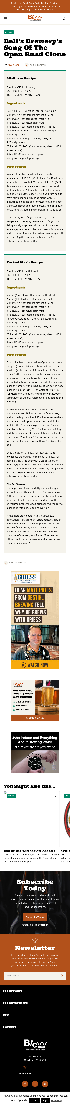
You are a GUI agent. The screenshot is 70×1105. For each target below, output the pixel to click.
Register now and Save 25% (40, 9)
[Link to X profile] (45, 1086)
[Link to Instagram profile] (35, 1086)
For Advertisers (15, 1002)
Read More (56, 1100)
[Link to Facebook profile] (25, 1086)
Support (9, 1026)
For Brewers (12, 990)
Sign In (44, 924)
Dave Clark (13, 64)
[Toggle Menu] (6, 18)
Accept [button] (34, 1100)
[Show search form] (64, 18)
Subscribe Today (35, 917)
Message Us (25, 1073)
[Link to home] (35, 18)
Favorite (27, 65)
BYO (6, 1014)
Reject (46, 1100)
